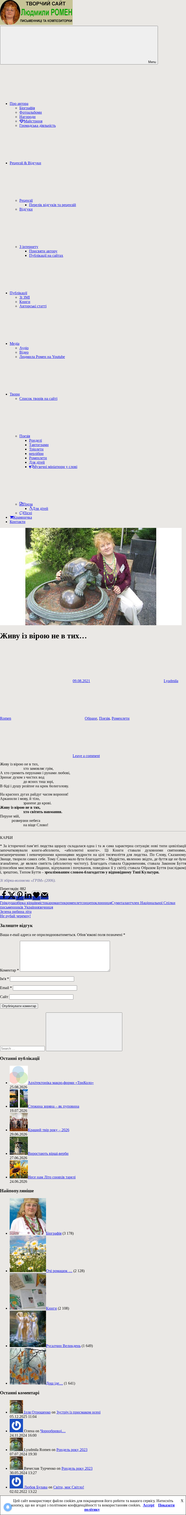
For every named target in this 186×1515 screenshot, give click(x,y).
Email (6, 988)
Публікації (18, 293)
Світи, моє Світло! (68, 1487)
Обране (91, 718)
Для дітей (37, 462)
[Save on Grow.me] (36, 895)
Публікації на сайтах (46, 255)
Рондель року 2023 (71, 1450)
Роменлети (38, 458)
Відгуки (26, 209)
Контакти (17, 522)
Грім (3, 903)
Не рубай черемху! (15, 916)
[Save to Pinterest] (20, 895)
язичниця (45, 907)
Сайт (4, 997)
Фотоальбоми (30, 112)
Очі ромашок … (59, 1271)
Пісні (27, 513)
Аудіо (24, 348)
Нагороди (27, 117)
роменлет (73, 903)
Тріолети (36, 449)
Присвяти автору (43, 251)
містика (43, 903)
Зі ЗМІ (24, 297)
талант (126, 903)
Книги (24, 302)
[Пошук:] (23, 1048)
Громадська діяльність (37, 125)
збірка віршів (26, 903)
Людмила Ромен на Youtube (42, 357)
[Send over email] (44, 898)
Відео (24, 352)
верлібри (36, 453)
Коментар (9, 970)
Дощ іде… (54, 1383)
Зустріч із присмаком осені (78, 1412)
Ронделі (35, 440)
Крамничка (22, 517)
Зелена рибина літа (15, 911)
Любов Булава (35, 1487)
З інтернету (28, 247)
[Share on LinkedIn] (28, 898)
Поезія (24, 436)
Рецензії (26, 200)
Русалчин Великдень (63, 1346)
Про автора (19, 103)
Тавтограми (39, 445)
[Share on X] (12, 898)
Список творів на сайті (38, 398)
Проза (28, 504)
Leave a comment (86, 756)
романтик (58, 903)
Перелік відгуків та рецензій (52, 205)
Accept (148, 1505)
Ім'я (4, 979)
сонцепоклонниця (96, 903)
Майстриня (33, 121)
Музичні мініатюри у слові (55, 467)
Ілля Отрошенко (37, 1412)
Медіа (14, 343)
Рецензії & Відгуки (25, 163)
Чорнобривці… (53, 1431)
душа (11, 903)
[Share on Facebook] (4, 898)
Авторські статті (32, 306)
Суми (116, 903)
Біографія (27, 108)
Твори (15, 394)
